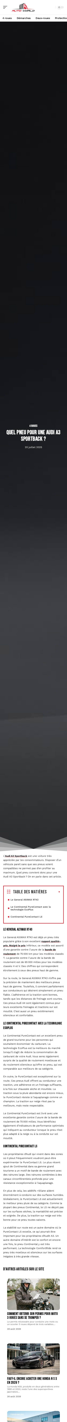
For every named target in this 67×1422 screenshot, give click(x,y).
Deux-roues (17, 1282)
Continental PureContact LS (26, 916)
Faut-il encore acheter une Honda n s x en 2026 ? (32, 1381)
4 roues (33, 426)
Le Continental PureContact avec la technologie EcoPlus (31, 908)
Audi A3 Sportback (16, 856)
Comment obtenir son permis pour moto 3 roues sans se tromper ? (32, 1316)
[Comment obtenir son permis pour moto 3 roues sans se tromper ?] (33, 1294)
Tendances (17, 1414)
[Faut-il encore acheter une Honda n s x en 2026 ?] (33, 1359)
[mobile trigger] (6, 7)
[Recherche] (52, 7)
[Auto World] (23, 7)
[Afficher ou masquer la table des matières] (53, 892)
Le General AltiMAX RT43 (24, 899)
